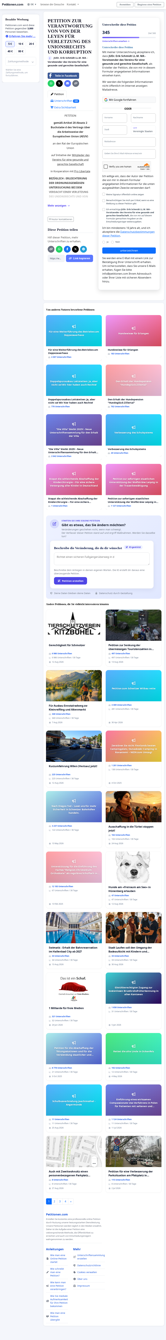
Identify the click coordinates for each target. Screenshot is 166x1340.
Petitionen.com (12, 4)
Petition (59, 94)
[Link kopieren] (75, 83)
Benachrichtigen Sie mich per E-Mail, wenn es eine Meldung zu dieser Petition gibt (130, 202)
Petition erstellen (72, 580)
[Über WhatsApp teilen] (51, 83)
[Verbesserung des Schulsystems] (133, 435)
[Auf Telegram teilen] (83, 249)
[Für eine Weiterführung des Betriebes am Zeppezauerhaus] (74, 338)
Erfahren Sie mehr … (22, 36)
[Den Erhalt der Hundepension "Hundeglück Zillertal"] (133, 387)
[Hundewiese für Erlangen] (133, 336)
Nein (117, 241)
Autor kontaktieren (62, 219)
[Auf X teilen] (59, 83)
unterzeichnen (129, 250)
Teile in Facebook (66, 75)
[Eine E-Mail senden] (67, 83)
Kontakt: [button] (72, 4)
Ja (107, 241)
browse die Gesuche (52, 4)
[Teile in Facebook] (67, 249)
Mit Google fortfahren (122, 100)
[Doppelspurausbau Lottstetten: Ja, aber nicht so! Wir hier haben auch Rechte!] (74, 387)
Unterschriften (66, 101)
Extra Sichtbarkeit (65, 107)
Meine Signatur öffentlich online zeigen (125, 194)
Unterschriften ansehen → (116, 41)
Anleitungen (55, 1249)
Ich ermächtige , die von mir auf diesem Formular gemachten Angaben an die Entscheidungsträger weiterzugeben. (130, 215)
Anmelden (125, 4)
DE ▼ (34, 4)
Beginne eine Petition (149, 4)
